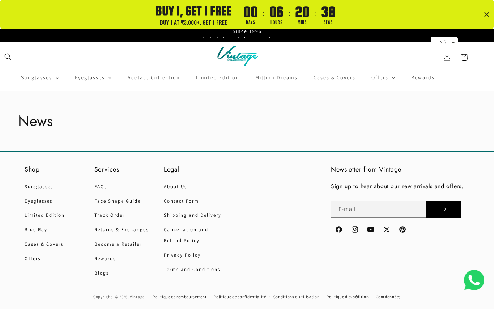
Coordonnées (388, 296)
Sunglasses (39, 186)
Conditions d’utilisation (296, 296)
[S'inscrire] (443, 209)
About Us (175, 186)
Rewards (105, 258)
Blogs (101, 273)
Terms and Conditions (192, 269)
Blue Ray (36, 230)
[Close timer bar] (487, 14)
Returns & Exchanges (121, 230)
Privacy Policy (182, 255)
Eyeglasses (38, 201)
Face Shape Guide (117, 201)
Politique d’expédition (348, 296)
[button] (8, 56)
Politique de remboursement (179, 296)
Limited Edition (45, 215)
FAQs (100, 186)
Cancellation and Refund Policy (186, 235)
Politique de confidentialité (240, 296)
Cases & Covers (44, 244)
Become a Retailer (118, 244)
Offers (33, 258)
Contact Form (181, 201)
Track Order (109, 215)
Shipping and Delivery (192, 215)
